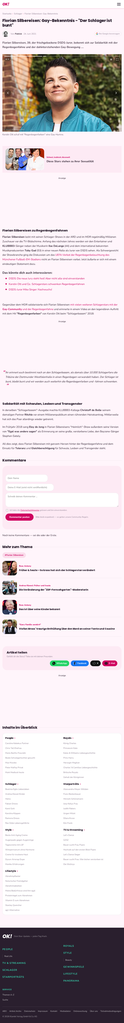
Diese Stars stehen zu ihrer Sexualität (70, 161)
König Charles (69, 743)
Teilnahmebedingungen (110, 1011)
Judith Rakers (69, 808)
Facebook (81, 663)
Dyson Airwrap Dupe (15, 859)
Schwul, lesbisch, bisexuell (58, 157)
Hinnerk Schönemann (73, 798)
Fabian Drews (11, 803)
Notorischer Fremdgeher (16, 881)
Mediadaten (65, 1011)
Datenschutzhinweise (30, 510)
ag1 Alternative (12, 910)
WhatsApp (62, 663)
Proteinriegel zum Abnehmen (18, 895)
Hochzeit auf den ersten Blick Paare (79, 849)
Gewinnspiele (73, 967)
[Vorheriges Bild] (8, 93)
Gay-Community (12, 309)
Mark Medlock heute (14, 772)
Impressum (43, 1011)
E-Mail (112, 663)
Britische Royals (70, 772)
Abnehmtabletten (13, 885)
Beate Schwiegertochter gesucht (20, 757)
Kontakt (53, 1011)
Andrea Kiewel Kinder (15, 794)
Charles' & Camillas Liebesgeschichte (80, 767)
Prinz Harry (68, 757)
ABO (4, 1011)
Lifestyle (10, 871)
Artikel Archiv (15, 1011)
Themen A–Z (8, 994)
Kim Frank (67, 823)
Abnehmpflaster (12, 876)
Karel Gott (10, 808)
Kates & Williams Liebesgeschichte (79, 753)
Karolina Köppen (12, 813)
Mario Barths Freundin (15, 753)
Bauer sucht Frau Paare (74, 844)
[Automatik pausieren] (111, 59)
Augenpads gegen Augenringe (19, 840)
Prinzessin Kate (70, 748)
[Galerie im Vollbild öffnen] (117, 59)
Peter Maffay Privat (14, 767)
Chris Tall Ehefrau (13, 748)
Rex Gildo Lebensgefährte (17, 823)
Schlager (18, 13)
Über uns (94, 1011)
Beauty (68, 960)
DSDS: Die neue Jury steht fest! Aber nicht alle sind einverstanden (47, 278)
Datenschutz (29, 1011)
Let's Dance (68, 835)
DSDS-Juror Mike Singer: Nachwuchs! (30, 289)
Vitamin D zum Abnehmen (17, 900)
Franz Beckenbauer (72, 794)
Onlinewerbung (80, 1011)
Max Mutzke (10, 762)
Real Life (8, 956)
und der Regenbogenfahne (37, 309)
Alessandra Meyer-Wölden (75, 789)
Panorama (71, 980)
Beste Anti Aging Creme (16, 835)
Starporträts (71, 784)
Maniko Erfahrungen (14, 864)
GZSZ (66, 840)
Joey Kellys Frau (70, 803)
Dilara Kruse (69, 818)
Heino (8, 798)
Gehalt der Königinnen (73, 777)
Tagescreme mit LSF (14, 844)
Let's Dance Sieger (71, 854)
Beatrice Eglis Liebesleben (17, 789)
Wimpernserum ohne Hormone (19, 849)
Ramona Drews (12, 818)
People (9, 738)
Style (8, 829)
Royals (67, 738)
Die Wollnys (69, 864)
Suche (5, 999)
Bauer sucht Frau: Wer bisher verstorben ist (83, 859)
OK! (5, 4)
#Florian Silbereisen (14, 555)
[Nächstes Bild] (116, 93)
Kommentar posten (19, 517)
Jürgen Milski (69, 813)
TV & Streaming (73, 829)
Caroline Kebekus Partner (17, 743)
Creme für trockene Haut (16, 854)
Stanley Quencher (13, 905)
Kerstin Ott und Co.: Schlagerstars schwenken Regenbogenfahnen (47, 284)
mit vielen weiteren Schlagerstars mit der (93, 304)
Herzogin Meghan (71, 762)
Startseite (6, 13)
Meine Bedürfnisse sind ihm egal (20, 890)
